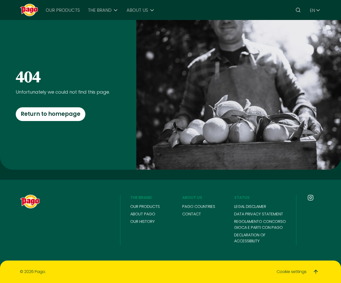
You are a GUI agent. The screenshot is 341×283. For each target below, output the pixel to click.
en (312, 10)
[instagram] (311, 198)
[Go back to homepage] (29, 10)
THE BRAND (100, 10)
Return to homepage (50, 114)
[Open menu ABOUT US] (152, 10)
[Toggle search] (298, 10)
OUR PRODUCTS (63, 10)
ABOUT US (137, 10)
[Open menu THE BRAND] (116, 10)
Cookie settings (292, 272)
